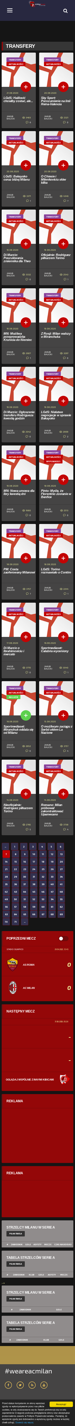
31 (34, 876)
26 (52, 869)
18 (43, 861)
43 (15, 891)
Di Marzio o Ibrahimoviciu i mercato (14, 651)
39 (43, 884)
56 (6, 906)
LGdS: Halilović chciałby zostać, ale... (18, 99)
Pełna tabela (15, 1233)
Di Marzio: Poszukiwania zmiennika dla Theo (17, 258)
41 (61, 884)
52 (33, 899)
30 (24, 876)
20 (61, 861)
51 (25, 899)
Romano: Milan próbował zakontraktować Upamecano (52, 809)
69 (61, 914)
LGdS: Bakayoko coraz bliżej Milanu (17, 178)
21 (6, 869)
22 (15, 869)
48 (61, 891)
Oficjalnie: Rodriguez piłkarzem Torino (56, 256)
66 (33, 914)
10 (33, 854)
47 (52, 891)
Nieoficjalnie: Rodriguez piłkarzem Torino (18, 808)
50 (15, 899)
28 (6, 876)
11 (43, 854)
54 (52, 899)
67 (43, 914)
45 (33, 891)
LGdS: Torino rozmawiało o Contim (56, 570)
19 (52, 861)
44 (24, 891)
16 (24, 861)
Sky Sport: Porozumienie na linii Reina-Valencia (55, 101)
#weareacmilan (28, 1371)
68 (52, 914)
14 (6, 861)
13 (61, 854)
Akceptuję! (61, 1404)
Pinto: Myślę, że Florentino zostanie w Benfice (56, 494)
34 (61, 876)
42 (6, 891)
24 (33, 869)
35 (6, 884)
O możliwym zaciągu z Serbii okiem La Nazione (56, 729)
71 (15, 921)
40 (52, 884)
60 (43, 906)
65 (24, 914)
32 (43, 876)
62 (61, 906)
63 (6, 914)
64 (15, 914)
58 (24, 906)
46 (42, 891)
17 (34, 861)
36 (15, 884)
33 (52, 876)
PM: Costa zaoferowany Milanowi (19, 570)
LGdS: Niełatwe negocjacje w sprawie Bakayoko (56, 415)
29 (15, 876)
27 (61, 869)
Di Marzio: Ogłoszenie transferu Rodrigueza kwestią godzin (19, 415)
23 (24, 869)
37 (24, 884)
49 (6, 899)
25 (43, 869)
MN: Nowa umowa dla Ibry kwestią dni (19, 492)
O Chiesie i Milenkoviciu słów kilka (53, 179)
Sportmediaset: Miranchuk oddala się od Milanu (18, 729)
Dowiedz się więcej (24, 1422)
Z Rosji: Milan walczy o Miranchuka (56, 335)
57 (15, 906)
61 (52, 906)
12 (52, 854)
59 (33, 906)
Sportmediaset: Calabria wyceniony (55, 649)
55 (61, 899)
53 (43, 899)
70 (6, 921)
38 (33, 884)
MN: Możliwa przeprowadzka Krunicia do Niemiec (18, 337)
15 (15, 861)
